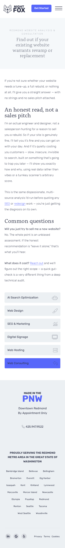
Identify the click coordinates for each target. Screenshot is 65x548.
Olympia (16, 499)
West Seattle (24, 513)
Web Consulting (18, 363)
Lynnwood (49, 485)
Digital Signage (17, 337)
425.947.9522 (34, 426)
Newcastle (47, 492)
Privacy (38, 536)
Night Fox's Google (16, 536)
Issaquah (10, 485)
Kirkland (35, 485)
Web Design (15, 310)
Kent (23, 485)
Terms (47, 536)
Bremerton (15, 478)
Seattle (30, 506)
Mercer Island (30, 492)
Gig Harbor (45, 478)
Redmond (44, 499)
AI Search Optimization (22, 297)
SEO (7, 203)
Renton (17, 506)
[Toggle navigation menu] (58, 8)
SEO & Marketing (18, 323)
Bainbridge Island (15, 471)
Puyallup (29, 499)
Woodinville (41, 513)
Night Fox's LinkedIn (8, 536)
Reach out (36, 263)
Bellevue (33, 471)
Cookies (56, 536)
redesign (19, 203)
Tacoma (43, 506)
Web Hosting (15, 350)
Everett (30, 478)
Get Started (41, 8)
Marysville (12, 492)
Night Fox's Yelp (24, 536)
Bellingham (48, 471)
